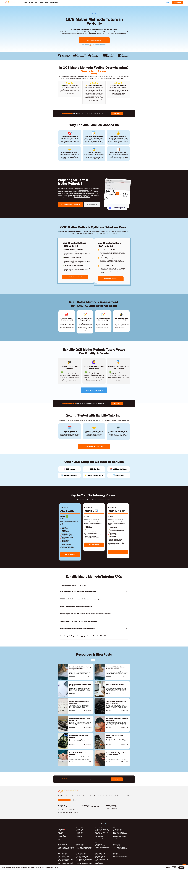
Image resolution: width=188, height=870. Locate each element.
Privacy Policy (61, 838)
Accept (181, 867)
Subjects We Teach (99, 827)
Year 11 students (73, 191)
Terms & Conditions (62, 836)
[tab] (69, 585)
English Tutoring (98, 833)
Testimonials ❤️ (61, 829)
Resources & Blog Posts (94, 654)
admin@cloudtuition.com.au (65, 806)
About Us (60, 827)
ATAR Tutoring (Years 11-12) (101, 832)
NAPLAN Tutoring (99, 838)
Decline (174, 867)
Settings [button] (167, 867)
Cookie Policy (54, 867)
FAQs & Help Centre (62, 835)
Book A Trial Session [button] (118, 823)
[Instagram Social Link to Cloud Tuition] (73, 800)
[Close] (186, 867)
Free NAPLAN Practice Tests (120, 856)
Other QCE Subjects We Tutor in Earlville (94, 462)
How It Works (61, 830)
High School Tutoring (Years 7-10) (103, 830)
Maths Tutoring (98, 835)
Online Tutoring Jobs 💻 (100, 823)
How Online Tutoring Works (82, 197)
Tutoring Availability (111, 805)
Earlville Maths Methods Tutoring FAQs (94, 576)
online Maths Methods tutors (68, 195)
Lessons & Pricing (62, 823)
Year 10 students (83, 190)
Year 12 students (75, 193)
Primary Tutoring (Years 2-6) (101, 829)
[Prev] (88, 660)
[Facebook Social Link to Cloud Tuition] (76, 800)
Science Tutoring (99, 836)
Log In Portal (79, 823)
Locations (60, 833)
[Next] (100, 660)
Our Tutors (60, 832)
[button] (25, 2)
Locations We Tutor (80, 839)
